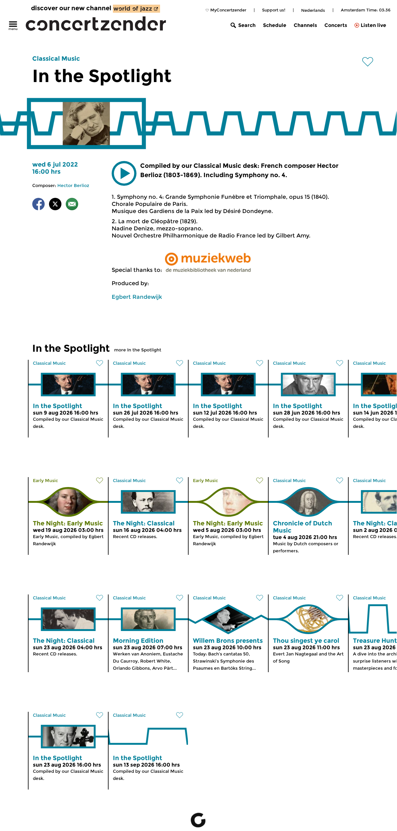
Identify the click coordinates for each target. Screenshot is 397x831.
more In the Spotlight (137, 350)
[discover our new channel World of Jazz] (136, 9)
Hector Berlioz (73, 185)
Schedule (274, 25)
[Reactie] (72, 205)
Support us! (273, 9)
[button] (124, 173)
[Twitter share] (55, 205)
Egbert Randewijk (137, 297)
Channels (305, 25)
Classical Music (56, 58)
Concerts (335, 25)
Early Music (45, 480)
